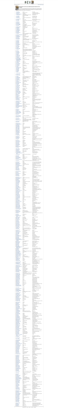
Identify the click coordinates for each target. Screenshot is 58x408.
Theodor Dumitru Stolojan (19, 159)
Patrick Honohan (18, 144)
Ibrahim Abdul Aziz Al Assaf (19, 105)
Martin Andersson (18, 206)
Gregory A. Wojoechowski (19, 190)
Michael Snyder (18, 322)
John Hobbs (17, 315)
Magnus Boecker (18, 265)
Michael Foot (17, 174)
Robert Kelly (17, 86)
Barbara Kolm (17, 326)
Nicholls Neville (17, 293)
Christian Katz (17, 79)
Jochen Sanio (17, 155)
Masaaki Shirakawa (18, 32)
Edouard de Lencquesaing (19, 308)
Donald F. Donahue (18, 111)
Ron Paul (17, 364)
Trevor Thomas (18, 330)
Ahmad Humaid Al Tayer (19, 103)
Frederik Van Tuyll (18, 375)
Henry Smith (17, 245)
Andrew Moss (17, 333)
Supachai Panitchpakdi (18, 208)
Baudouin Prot (17, 98)
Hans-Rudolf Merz (18, 30)
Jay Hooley (17, 110)
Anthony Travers (18, 87)
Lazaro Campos (18, 367)
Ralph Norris (17, 244)
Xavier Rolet (17, 53)
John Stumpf (17, 233)
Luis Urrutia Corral (18, 173)
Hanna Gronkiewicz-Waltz (19, 343)
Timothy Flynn (17, 60)
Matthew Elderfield (18, 211)
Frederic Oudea (18, 95)
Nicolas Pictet (17, 136)
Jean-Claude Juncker (18, 92)
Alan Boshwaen (18, 348)
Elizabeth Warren (18, 74)
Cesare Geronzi (17, 113)
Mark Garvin (17, 372)
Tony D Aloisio (17, 189)
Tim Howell (17, 249)
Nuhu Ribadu (17, 404)
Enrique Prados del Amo (18, 288)
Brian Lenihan (17, 168)
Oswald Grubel (17, 64)
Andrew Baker (17, 182)
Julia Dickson (17, 138)
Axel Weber (17, 45)
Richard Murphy (18, 394)
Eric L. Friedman (18, 93)
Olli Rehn (17, 71)
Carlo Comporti (18, 102)
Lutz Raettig (17, 268)
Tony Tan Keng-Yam (18, 393)
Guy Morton (17, 210)
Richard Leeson (18, 361)
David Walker (17, 351)
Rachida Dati (17, 160)
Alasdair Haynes (18, 340)
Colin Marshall (17, 396)
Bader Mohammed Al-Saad (19, 106)
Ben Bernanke (17, 23)
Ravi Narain (17, 133)
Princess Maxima (18, 389)
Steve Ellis (17, 84)
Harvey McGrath (18, 307)
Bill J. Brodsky (17, 127)
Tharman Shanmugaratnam (19, 34)
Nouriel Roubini (18, 154)
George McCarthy (18, 202)
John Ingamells (17, 252)
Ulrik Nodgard (17, 131)
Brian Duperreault (18, 335)
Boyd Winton (17, 349)
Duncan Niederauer (18, 63)
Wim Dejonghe (17, 89)
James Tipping (17, 186)
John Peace (17, 309)
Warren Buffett (17, 275)
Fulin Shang (17, 69)
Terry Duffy (17, 150)
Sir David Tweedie (18, 61)
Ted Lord (17, 234)
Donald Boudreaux (18, 362)
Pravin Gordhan (18, 382)
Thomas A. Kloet (18, 227)
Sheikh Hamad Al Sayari (18, 391)
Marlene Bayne (17, 388)
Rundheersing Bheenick (18, 290)
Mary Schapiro (17, 46)
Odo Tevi (17, 383)
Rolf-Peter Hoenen (18, 260)
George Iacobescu (18, 346)
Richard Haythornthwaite (19, 378)
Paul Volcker (17, 25)
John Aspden (17, 143)
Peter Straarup (17, 232)
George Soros (17, 220)
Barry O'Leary (17, 352)
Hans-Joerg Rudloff (18, 255)
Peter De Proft (17, 217)
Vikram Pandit (17, 27)
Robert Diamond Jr (18, 141)
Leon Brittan (17, 395)
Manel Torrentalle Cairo (18, 328)
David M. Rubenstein (18, 377)
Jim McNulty (17, 166)
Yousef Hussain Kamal (18, 67)
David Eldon (17, 237)
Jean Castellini (17, 338)
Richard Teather (18, 280)
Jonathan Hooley (18, 197)
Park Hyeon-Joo (18, 198)
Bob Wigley (17, 341)
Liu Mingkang (17, 29)
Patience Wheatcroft (18, 231)
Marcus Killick (17, 128)
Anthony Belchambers (18, 298)
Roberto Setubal (18, 194)
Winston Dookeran (18, 241)
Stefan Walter (17, 19)
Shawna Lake (17, 344)
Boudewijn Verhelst (18, 146)
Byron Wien (17, 267)
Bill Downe (17, 257)
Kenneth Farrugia (18, 258)
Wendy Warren (17, 149)
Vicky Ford (17, 114)
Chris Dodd (17, 33)
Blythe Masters (17, 320)
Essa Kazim (17, 156)
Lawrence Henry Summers (19, 165)
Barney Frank (17, 13)
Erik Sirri (17, 374)
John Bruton (17, 221)
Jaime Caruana (17, 22)
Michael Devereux (18, 323)
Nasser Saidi (17, 184)
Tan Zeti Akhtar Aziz (18, 171)
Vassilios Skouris (18, 195)
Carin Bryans (17, 399)
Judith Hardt (17, 336)
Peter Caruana (17, 148)
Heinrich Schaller (18, 304)
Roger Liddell (17, 125)
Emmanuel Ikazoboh (18, 368)
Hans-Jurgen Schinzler (18, 270)
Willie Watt (17, 303)
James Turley (17, 51)
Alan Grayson (17, 236)
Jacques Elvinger (18, 345)
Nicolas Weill (17, 271)
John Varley (17, 43)
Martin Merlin (17, 228)
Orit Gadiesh (17, 192)
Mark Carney (17, 37)
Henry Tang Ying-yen (18, 115)
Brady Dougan (17, 81)
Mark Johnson (17, 68)
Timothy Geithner (18, 12)
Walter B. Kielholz (18, 58)
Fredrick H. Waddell (18, 116)
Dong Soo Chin (17, 56)
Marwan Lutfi (17, 284)
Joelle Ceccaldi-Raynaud (18, 201)
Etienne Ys (17, 403)
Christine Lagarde (18, 55)
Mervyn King (17, 20)
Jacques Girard (17, 223)
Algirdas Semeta (18, 273)
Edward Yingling (18, 306)
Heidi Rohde (17, 356)
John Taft (17, 386)
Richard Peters (17, 390)
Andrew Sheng (17, 203)
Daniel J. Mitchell (18, 205)
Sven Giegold (17, 291)
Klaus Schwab (17, 357)
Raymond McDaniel (18, 151)
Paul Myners (17, 312)
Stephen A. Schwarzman (18, 254)
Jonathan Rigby (18, 317)
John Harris (17, 179)
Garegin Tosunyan (18, 325)
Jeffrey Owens (17, 42)
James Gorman (17, 200)
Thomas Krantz (18, 118)
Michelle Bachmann (18, 163)
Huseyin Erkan (17, 385)
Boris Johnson (17, 218)
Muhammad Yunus (18, 319)
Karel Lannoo (17, 331)
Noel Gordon (17, 359)
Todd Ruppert (17, 283)
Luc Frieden (17, 134)
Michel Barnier (17, 17)
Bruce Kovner (17, 250)
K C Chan (17, 50)
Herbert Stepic (17, 365)
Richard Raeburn (18, 276)
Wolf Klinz (17, 76)
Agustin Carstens (18, 123)
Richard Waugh (18, 242)
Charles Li (17, 66)
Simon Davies (17, 78)
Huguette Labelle (18, 130)
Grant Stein (17, 183)
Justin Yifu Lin (17, 169)
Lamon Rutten (17, 226)
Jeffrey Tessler (17, 281)
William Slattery (18, 263)
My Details (40, 4)
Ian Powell (17, 314)
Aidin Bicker (17, 370)
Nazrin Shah (17, 329)
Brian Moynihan (18, 38)
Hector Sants (17, 90)
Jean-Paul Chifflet (18, 48)
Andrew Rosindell (18, 380)
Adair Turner (17, 35)
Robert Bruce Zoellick (18, 82)
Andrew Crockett (18, 262)
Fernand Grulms (18, 278)
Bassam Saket (17, 296)
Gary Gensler (17, 162)
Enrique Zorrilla (18, 299)
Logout (42, 4)
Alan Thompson (18, 311)
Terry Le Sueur (18, 140)
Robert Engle (17, 401)
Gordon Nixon (17, 40)
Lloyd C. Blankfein (18, 24)
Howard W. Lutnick (18, 318)
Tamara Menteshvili (18, 187)
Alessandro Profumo (18, 97)
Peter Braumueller (18, 181)
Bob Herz (17, 94)
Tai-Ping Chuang (18, 295)
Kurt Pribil (17, 158)
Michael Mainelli (18, 178)
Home (38, 4)
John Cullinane (17, 398)
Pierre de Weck (17, 224)
